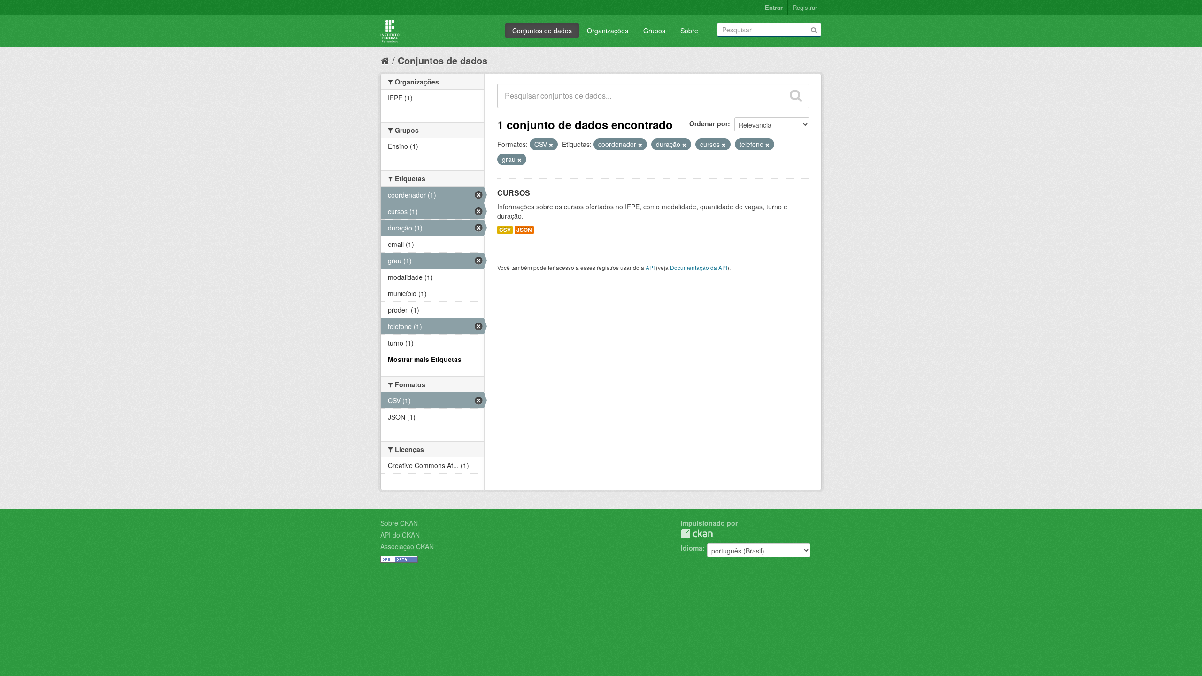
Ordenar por (708, 123)
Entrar (774, 7)
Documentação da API (698, 267)
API (650, 267)
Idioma (691, 548)
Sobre (689, 30)
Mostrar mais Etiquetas (425, 359)
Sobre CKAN (399, 523)
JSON (524, 230)
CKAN (697, 533)
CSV (505, 230)
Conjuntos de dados (542, 30)
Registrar (805, 7)
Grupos (654, 30)
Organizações (607, 30)
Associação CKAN (407, 546)
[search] (795, 96)
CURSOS (513, 192)
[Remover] (551, 144)
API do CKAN (400, 534)
